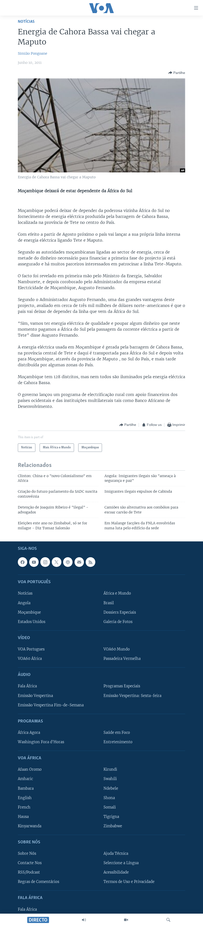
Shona (109, 798)
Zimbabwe (112, 826)
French (24, 807)
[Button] (176, 73)
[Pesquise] (168, 920)
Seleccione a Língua (121, 863)
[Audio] (83, 920)
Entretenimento (117, 742)
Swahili (110, 779)
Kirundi (110, 769)
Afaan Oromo (30, 769)
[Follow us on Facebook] (22, 562)
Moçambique (29, 612)
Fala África (27, 686)
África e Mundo (117, 593)
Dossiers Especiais (119, 612)
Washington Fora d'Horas (41, 742)
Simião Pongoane (32, 53)
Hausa (23, 816)
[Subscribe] (79, 562)
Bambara (26, 788)
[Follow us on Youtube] (34, 562)
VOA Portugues (31, 649)
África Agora (29, 732)
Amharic (25, 779)
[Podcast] (68, 562)
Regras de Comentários (38, 882)
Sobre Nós (27, 853)
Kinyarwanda (29, 826)
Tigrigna (111, 816)
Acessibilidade (116, 872)
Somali (109, 807)
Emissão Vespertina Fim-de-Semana (51, 705)
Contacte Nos (30, 863)
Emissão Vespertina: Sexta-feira (132, 696)
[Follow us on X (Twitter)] (56, 562)
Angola (24, 603)
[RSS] (90, 562)
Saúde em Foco (116, 732)
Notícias (26, 22)
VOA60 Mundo (116, 649)
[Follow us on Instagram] (45, 562)
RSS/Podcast (29, 872)
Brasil (108, 603)
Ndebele (110, 788)
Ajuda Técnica (115, 853)
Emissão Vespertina (35, 696)
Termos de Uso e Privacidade (128, 882)
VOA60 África (30, 658)
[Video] (126, 920)
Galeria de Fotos (117, 622)
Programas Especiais (121, 686)
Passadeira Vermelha (122, 658)
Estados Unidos (31, 622)
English (25, 798)
